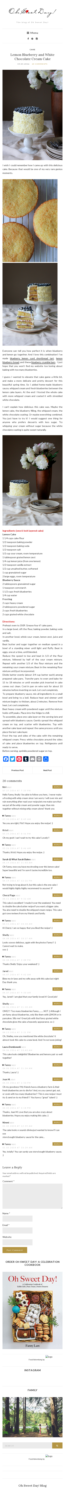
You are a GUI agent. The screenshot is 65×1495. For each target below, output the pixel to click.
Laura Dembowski (11, 1047)
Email (6, 1225)
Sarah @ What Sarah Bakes (16, 859)
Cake (33, 50)
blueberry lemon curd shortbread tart (32, 358)
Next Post (47, 770)
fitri (4, 787)
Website (7, 1236)
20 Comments (40, 64)
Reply (57, 787)
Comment (8, 1181)
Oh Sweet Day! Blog (32, 1485)
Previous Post (18, 770)
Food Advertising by (37, 1360)
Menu (34, 32)
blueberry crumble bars (43, 362)
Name (6, 1213)
